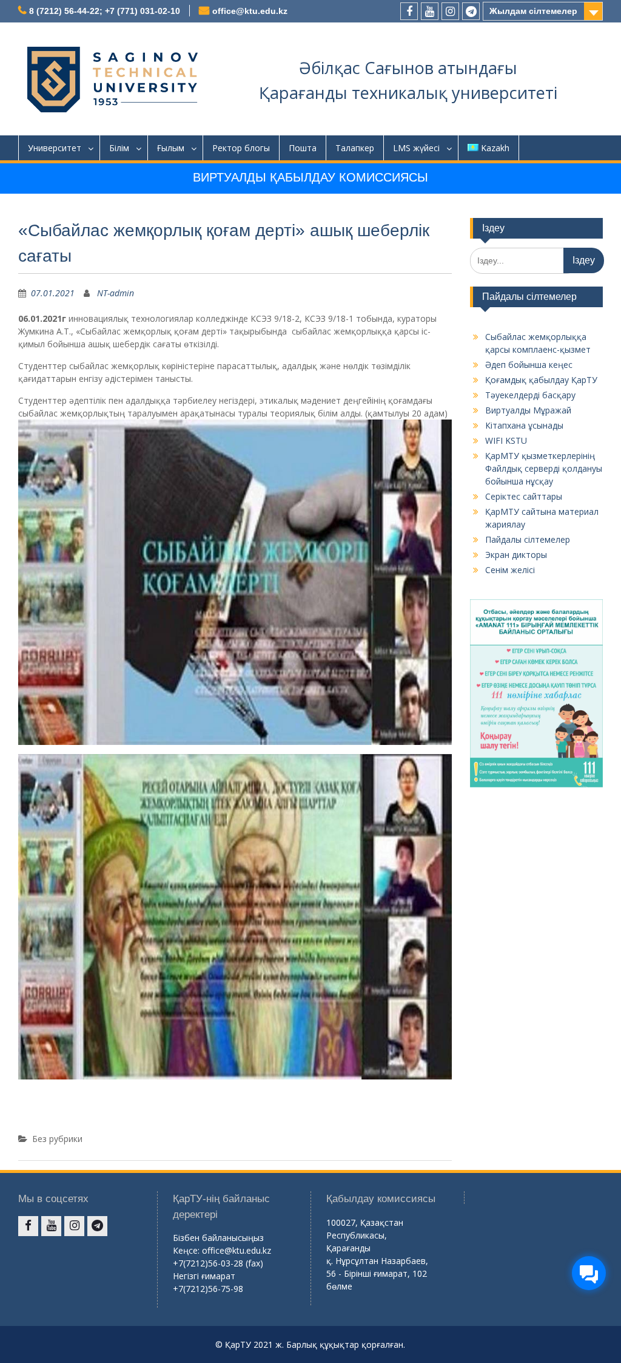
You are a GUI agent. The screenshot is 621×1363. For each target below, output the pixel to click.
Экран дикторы (516, 554)
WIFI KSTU (506, 440)
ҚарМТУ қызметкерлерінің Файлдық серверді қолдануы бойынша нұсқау (543, 468)
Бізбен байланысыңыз (218, 1237)
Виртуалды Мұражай (528, 410)
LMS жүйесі (416, 148)
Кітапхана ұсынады (524, 425)
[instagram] (450, 11)
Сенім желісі (510, 570)
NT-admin (115, 293)
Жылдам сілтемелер (533, 11)
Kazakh (495, 148)
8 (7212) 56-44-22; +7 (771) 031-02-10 (104, 11)
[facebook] (409, 11)
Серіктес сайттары (523, 496)
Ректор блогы (241, 148)
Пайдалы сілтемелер (527, 539)
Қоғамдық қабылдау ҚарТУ (541, 380)
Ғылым (170, 148)
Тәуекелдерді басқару (530, 395)
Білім (119, 148)
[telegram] (471, 11)
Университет (54, 148)
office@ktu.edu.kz (249, 11)
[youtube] (429, 11)
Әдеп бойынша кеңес (528, 364)
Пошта (303, 148)
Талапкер (354, 148)
